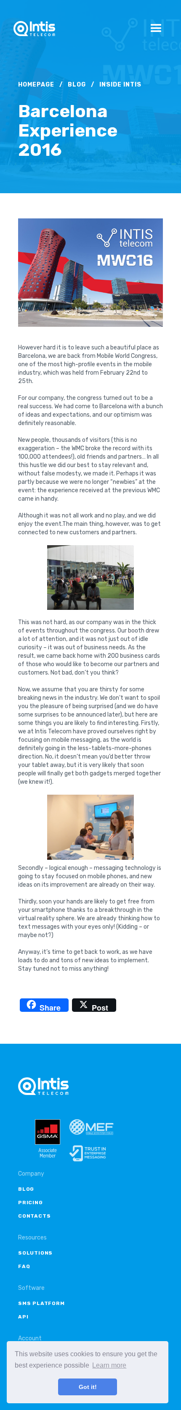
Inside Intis (120, 84)
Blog (77, 84)
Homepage (36, 84)
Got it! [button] (88, 1387)
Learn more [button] (109, 1365)
